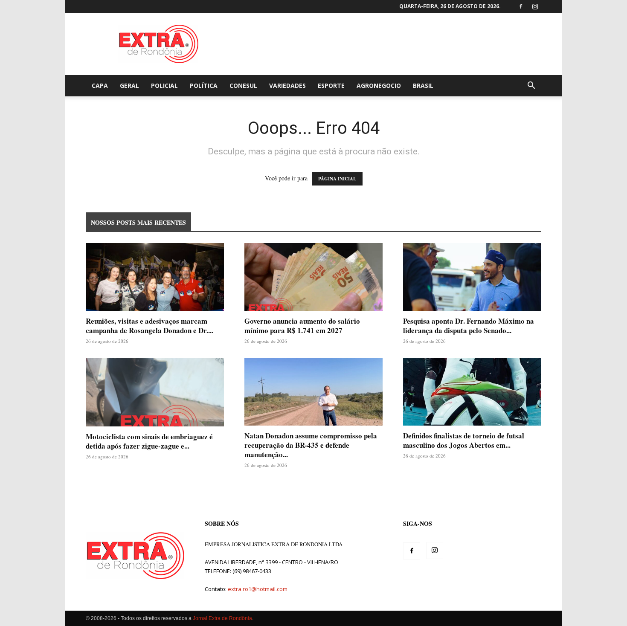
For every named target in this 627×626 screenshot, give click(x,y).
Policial (164, 85)
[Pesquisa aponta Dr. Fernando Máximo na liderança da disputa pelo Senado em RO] (472, 277)
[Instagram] (534, 6)
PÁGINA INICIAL (337, 178)
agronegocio (379, 85)
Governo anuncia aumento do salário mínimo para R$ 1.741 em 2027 (302, 326)
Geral (129, 85)
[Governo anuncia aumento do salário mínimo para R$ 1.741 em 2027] (313, 277)
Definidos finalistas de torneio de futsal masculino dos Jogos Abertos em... (463, 440)
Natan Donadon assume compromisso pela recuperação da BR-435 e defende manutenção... (310, 445)
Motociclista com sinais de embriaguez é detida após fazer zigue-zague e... (149, 441)
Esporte (331, 85)
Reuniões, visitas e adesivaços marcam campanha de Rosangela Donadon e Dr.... (149, 326)
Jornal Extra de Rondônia (222, 618)
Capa (100, 85)
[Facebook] (520, 6)
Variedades (287, 85)
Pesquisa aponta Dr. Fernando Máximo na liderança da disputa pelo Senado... (468, 326)
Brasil (423, 85)
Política (204, 85)
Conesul (243, 85)
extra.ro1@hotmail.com (257, 589)
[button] (531, 86)
